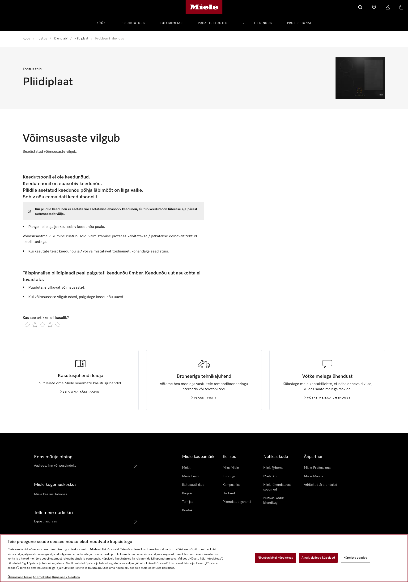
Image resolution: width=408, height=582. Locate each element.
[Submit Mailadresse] (135, 522)
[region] (204, 558)
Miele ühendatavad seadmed (277, 487)
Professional (299, 23)
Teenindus (263, 23)
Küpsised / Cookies (66, 577)
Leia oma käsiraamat (82, 392)
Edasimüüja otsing (53, 457)
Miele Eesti (190, 476)
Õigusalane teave (20, 577)
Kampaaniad (232, 484)
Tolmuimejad (171, 23)
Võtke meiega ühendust (329, 397)
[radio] (27, 324)
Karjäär (187, 493)
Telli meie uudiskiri (53, 512)
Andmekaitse (42, 577)
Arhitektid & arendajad (320, 484)
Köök (101, 23)
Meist (186, 467)
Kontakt (188, 510)
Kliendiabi (61, 38)
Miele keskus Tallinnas (50, 494)
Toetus (42, 38)
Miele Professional (317, 467)
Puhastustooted (213, 23)
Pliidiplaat (81, 38)
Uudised (229, 493)
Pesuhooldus (133, 23)
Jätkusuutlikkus (193, 484)
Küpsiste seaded (355, 557)
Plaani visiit (205, 397)
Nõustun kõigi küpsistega (275, 557)
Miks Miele (231, 467)
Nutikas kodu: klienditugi (273, 500)
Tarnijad (187, 502)
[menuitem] (104, 22)
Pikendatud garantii (237, 502)
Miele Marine (313, 476)
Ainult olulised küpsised (318, 557)
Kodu (26, 38)
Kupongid (230, 476)
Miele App (270, 476)
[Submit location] (135, 467)
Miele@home (273, 467)
